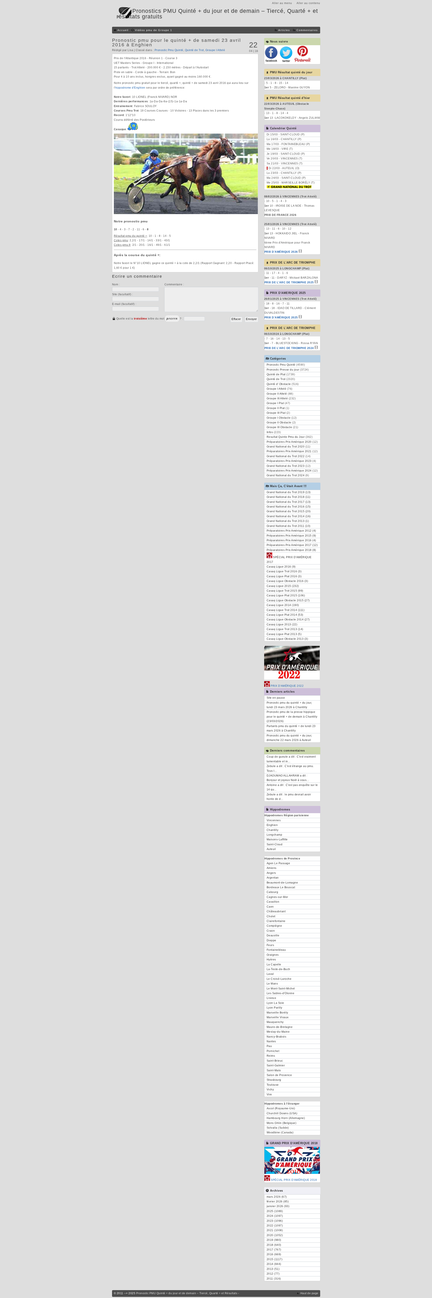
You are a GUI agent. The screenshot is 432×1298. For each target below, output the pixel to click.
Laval (270, 974)
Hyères (271, 959)
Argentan (273, 877)
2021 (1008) (275, 1230)
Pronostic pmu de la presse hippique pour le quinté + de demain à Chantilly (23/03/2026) (292, 716)
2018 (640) (274, 1245)
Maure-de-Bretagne (280, 1027)
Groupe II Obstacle (279, 422)
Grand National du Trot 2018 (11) (288, 497)
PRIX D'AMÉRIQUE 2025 (281, 317)
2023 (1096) (275, 1220)
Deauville (273, 935)
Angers (271, 873)
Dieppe (271, 940)
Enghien (272, 825)
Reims (271, 1055)
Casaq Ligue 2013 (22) (282, 624)
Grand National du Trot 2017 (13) (289, 502)
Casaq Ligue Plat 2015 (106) (286, 595)
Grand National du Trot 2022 (286, 456)
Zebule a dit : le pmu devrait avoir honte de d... (289, 797)
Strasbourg (274, 1079)
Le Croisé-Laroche (279, 978)
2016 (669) (274, 1254)
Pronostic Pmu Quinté (169, 50)
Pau (269, 1046)
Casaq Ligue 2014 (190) (283, 605)
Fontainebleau (276, 949)
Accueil (122, 30)
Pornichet (273, 1051)
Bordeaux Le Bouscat (281, 887)
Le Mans (272, 983)
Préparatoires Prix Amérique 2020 (289, 441)
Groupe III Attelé (277, 398)
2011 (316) (274, 1278)
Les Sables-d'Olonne (281, 993)
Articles (284, 30)
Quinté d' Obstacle (279, 384)
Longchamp (274, 834)
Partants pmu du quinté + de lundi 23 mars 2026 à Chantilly (291, 728)
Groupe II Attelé (277, 393)
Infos (270, 432)
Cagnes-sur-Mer (277, 897)
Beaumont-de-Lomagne (282, 882)
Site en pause (276, 697)
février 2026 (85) (278, 1201)
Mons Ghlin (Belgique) (282, 1123)
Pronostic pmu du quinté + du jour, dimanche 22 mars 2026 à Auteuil (289, 738)
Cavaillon (273, 901)
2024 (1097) (275, 1215)
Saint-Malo (274, 1070)
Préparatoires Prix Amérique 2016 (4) (291, 540)
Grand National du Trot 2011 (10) (288, 526)
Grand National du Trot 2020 (286, 446)
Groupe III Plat (276, 412)
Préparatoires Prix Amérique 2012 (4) (291, 530)
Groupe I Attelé (215, 50)
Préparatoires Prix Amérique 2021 (289, 451)
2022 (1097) (275, 1225)
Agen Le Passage (278, 863)
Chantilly (273, 830)
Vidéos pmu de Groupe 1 (153, 30)
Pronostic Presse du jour (283, 369)
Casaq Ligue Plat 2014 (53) (285, 614)
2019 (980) (274, 1240)
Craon (271, 930)
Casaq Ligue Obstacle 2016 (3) (287, 581)
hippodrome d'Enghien (130, 87)
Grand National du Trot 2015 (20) (289, 511)
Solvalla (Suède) (278, 1127)
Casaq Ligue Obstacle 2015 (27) (288, 600)
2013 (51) (273, 1269)
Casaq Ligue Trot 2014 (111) (286, 610)
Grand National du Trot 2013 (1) (288, 521)
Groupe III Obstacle (279, 427)
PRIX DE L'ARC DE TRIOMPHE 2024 (289, 348)
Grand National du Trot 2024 (286, 475)
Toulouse (273, 1084)
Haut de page (309, 1293)
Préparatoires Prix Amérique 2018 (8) (291, 550)
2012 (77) (273, 1273)
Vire (269, 1094)
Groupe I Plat (275, 403)
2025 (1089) (275, 1211)
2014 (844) (274, 1264)
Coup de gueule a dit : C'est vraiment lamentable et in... (291, 759)
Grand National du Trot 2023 (286, 466)
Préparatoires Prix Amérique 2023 (289, 461)
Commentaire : (174, 284)
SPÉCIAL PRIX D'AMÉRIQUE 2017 (289, 559)
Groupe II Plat (276, 408)
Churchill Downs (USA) (282, 1113)
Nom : (116, 284)
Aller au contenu (308, 3)
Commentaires (307, 30)
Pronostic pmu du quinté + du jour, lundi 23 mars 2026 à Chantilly (289, 705)
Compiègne (274, 925)
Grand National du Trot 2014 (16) (289, 516)
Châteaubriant (276, 911)
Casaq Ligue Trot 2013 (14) (285, 629)
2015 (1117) (275, 1259)
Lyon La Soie (275, 1003)
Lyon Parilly (274, 1007)
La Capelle (274, 964)
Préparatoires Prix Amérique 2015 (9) (291, 535)
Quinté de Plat (276, 374)
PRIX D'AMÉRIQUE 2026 (281, 251)
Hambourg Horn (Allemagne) (286, 1118)
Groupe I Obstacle (279, 417)
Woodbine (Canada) (280, 1132)
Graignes (273, 954)
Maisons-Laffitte (277, 839)
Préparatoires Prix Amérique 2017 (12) (292, 545)
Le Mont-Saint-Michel (281, 988)
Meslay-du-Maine (278, 1031)
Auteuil (271, 849)
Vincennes (274, 820)
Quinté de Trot (194, 50)
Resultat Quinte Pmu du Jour (286, 437)
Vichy (270, 1089)
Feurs (270, 945)
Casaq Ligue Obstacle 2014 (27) (288, 619)
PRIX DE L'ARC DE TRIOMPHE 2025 (289, 282)
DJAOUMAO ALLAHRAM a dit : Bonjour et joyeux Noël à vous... (288, 778)
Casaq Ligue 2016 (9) (281, 566)
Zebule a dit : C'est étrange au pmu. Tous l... (290, 768)
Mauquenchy (275, 1022)
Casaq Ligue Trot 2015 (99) (285, 590)
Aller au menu (282, 3)
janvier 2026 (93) (278, 1206)
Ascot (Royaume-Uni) (281, 1108)
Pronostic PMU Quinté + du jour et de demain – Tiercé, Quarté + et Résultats (186, 1293)
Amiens (272, 868)
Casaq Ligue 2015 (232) (283, 586)
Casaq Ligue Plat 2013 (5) (284, 634)
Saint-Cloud (275, 844)
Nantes (271, 1041)
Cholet (271, 916)
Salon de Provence (279, 1075)
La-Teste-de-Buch (278, 969)
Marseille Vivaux (278, 1017)
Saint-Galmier (276, 1065)
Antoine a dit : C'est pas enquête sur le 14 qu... (292, 787)
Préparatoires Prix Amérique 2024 (289, 470)
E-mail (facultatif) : (124, 304)
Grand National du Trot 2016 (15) (289, 506)
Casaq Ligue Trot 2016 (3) (284, 571)
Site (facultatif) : (122, 294)
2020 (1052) (275, 1235)
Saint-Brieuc (275, 1060)
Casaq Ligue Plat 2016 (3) (284, 576)
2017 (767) (274, 1249)
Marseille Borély (277, 1012)
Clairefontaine (276, 921)
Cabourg (272, 892)
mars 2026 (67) (277, 1196)
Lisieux (271, 998)
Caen (270, 906)
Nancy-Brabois (276, 1036)
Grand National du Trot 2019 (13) (289, 492)
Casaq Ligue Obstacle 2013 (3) (287, 638)
